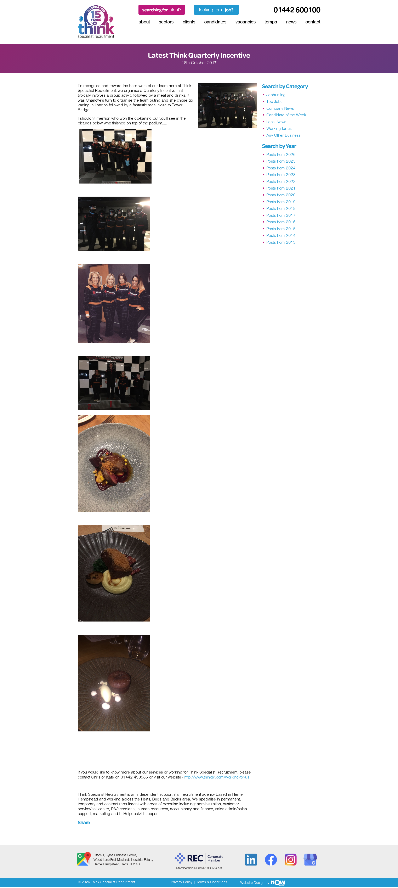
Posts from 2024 (281, 168)
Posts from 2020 (281, 195)
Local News (276, 121)
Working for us (279, 128)
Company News (280, 108)
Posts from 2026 (281, 154)
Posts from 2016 (281, 222)
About (144, 21)
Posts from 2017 (281, 215)
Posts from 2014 (281, 235)
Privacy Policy (181, 882)
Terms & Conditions (211, 882)
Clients (189, 21)
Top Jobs (274, 101)
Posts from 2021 (281, 188)
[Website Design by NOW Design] (278, 882)
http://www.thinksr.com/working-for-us (217, 777)
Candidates (215, 21)
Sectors (166, 21)
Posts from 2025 (281, 161)
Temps (271, 21)
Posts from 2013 (281, 242)
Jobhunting (276, 94)
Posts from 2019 (281, 201)
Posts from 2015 (281, 228)
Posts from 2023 (281, 174)
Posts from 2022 (281, 181)
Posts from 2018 (281, 208)
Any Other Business (283, 135)
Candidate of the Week (286, 115)
